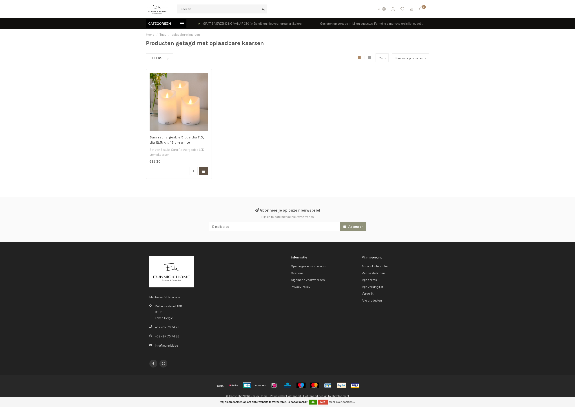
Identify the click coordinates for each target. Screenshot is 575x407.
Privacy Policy (300, 287)
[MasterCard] (314, 385)
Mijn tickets (369, 280)
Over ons (297, 273)
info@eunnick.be (166, 345)
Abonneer (355, 226)
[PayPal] (341, 385)
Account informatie (375, 266)
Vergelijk (368, 293)
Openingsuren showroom (308, 266)
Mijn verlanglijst (372, 287)
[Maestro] (301, 385)
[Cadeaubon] (260, 385)
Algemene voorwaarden (308, 280)
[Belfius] (233, 385)
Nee (322, 402)
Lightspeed (293, 396)
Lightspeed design (315, 396)
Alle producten (372, 300)
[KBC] (287, 385)
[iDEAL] (274, 385)
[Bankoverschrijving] (220, 385)
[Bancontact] (328, 385)
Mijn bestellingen (373, 273)
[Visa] (354, 385)
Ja (313, 402)
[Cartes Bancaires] (247, 385)
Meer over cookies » (342, 402)
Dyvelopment (340, 396)
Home (150, 34)
